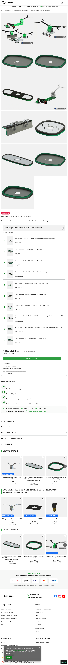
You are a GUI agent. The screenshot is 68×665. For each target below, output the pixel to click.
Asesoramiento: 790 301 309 (37, 411)
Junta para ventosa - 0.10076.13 (33, 519)
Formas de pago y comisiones (9, 645)
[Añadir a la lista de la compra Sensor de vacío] (65, 499)
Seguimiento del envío (7, 612)
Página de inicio (8, 10)
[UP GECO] (9, 596)
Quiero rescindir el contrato (9, 618)
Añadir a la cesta (32, 358)
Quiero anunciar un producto (9, 615)
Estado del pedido (6, 609)
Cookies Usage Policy (19, 650)
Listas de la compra (40, 618)
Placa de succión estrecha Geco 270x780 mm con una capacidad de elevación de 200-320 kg (34, 479)
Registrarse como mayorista (43, 609)
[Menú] (66, 2)
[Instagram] (59, 596)
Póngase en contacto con (8, 625)
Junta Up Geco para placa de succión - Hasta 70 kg (56, 478)
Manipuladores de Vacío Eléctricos (21, 10)
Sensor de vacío (56, 519)
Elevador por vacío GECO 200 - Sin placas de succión (56, 557)
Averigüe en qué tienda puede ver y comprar (14, 371)
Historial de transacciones (42, 625)
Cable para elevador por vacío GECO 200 (12, 478)
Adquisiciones (7, 605)
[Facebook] (55, 596)
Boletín (37, 631)
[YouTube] (63, 596)
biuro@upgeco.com (32, 6)
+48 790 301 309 (16, 6)
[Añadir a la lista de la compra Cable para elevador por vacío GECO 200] (21, 457)
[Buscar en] (58, 2)
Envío (3, 642)
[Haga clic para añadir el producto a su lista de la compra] (63, 358)
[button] (65, 466)
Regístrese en (39, 612)
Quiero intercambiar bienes (9, 621)
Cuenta (38, 605)
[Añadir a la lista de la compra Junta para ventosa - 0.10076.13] (43, 499)
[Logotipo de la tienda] (8, 2)
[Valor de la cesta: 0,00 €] (62, 2)
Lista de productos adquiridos (43, 621)
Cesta (36, 615)
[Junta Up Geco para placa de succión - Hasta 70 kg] (56, 466)
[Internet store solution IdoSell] (63, 662)
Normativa (6, 638)
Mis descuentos (39, 628)
